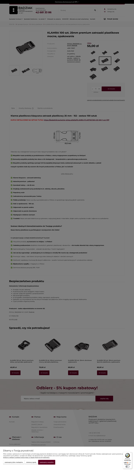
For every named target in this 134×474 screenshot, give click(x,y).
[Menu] (131, 453)
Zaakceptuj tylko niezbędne (14, 462)
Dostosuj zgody (31, 462)
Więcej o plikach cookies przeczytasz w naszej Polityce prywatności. (26, 457)
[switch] (127, 466)
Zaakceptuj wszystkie (47, 462)
